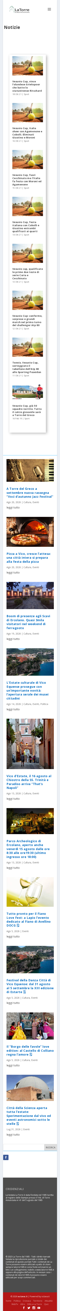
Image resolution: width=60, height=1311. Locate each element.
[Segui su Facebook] (5, 1157)
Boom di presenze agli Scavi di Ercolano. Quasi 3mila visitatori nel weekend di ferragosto (28, 622)
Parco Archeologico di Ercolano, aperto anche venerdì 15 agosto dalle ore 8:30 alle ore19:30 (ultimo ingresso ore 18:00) (28, 849)
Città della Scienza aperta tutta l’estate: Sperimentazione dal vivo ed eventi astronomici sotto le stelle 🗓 (28, 1116)
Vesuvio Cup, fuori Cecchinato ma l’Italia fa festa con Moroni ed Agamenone (27, 179)
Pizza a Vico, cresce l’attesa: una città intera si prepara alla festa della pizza (28, 558)
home (8, 1300)
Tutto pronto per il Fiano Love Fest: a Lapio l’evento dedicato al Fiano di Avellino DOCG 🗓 (28, 919)
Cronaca (27, 1300)
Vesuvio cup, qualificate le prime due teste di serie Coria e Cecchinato (27, 273)
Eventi (35, 502)
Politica (44, 704)
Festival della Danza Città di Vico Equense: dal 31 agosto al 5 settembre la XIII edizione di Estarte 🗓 (30, 986)
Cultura (27, 502)
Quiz (46, 1304)
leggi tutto (13, 507)
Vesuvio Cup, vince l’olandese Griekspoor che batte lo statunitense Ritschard (27, 86)
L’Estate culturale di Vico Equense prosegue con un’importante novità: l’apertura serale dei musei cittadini (27, 690)
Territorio (37, 1300)
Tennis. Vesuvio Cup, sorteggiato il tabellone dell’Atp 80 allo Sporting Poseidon (26, 367)
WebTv (15, 1304)
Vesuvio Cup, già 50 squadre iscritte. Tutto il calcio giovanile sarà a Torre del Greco (27, 410)
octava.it (23, 1296)
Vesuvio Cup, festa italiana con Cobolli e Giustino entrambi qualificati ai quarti (25, 226)
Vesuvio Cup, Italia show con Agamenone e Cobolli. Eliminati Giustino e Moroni (27, 133)
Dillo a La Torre (34, 1304)
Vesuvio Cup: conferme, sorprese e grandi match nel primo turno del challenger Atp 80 (27, 320)
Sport (26, 94)
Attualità (48, 1300)
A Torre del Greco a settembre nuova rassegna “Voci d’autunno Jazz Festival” (29, 493)
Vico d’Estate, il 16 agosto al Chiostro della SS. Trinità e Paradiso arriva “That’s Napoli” (28, 782)
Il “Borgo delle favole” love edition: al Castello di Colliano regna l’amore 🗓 (30, 1050)
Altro (22, 1304)
